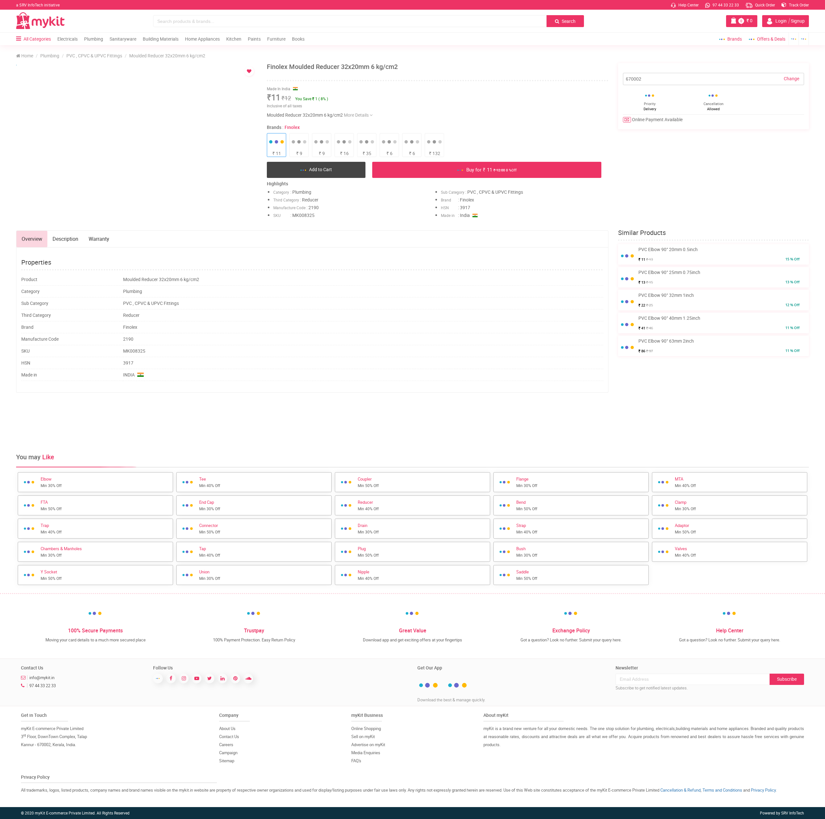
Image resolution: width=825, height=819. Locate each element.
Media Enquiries (365, 753)
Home (26, 56)
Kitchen (233, 39)
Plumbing (93, 39)
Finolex (292, 127)
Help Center (688, 4)
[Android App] (794, 39)
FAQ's (356, 761)
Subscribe (787, 679)
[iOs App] (804, 39)
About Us (227, 728)
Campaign (228, 753)
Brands (734, 39)
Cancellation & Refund (680, 790)
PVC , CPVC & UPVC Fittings (94, 56)
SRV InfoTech (792, 812)
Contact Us (229, 736)
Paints (254, 39)
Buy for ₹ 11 (491, 169)
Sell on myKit (363, 736)
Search (568, 21)
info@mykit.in (41, 677)
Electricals (67, 39)
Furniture (276, 39)
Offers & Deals (771, 39)
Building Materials (161, 39)
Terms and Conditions (722, 790)
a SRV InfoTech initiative (38, 4)
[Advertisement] (312, 418)
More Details (357, 115)
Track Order (798, 4)
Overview (32, 238)
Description (65, 238)
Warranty (99, 238)
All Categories (37, 39)
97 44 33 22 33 (725, 4)
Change (791, 78)
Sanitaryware (123, 39)
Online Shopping (366, 728)
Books (298, 39)
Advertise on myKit (368, 744)
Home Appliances (202, 39)
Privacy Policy (763, 790)
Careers (226, 744)
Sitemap (226, 761)
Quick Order (764, 4)
